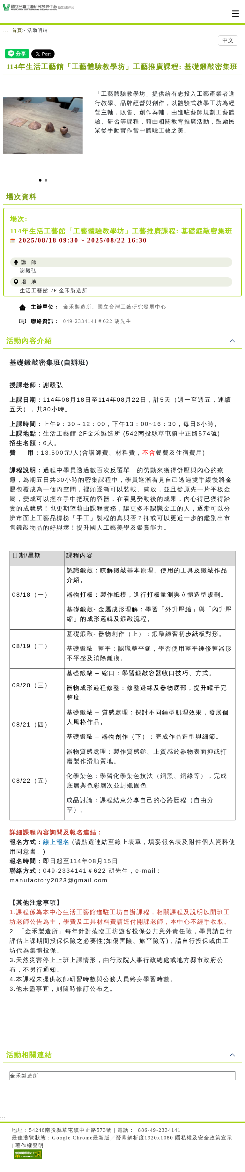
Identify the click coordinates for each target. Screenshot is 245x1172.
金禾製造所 (24, 1076)
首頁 (17, 30)
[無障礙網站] (27, 1159)
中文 (228, 40)
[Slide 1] (40, 180)
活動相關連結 (29, 1055)
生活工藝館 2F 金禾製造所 (54, 290)
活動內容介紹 (29, 341)
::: (6, 30)
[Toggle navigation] (235, 13)
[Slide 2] (46, 180)
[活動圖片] (43, 125)
